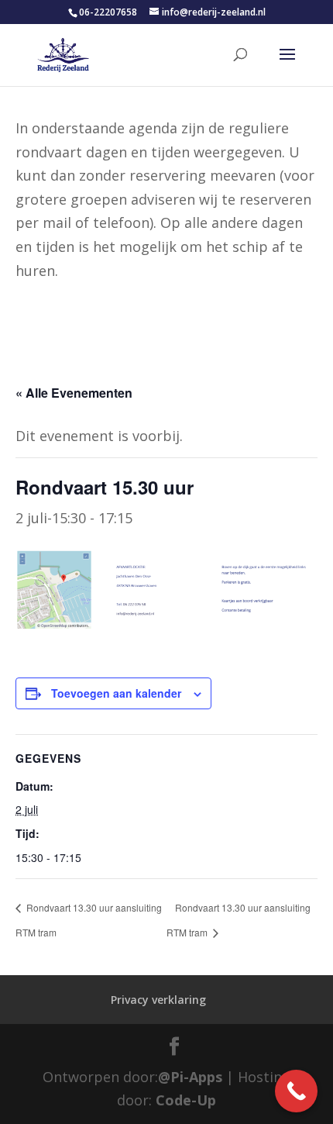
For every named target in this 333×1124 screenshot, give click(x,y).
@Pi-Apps (190, 1076)
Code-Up (186, 1100)
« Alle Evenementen (73, 393)
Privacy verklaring (158, 999)
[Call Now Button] (296, 1091)
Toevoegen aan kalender (116, 693)
